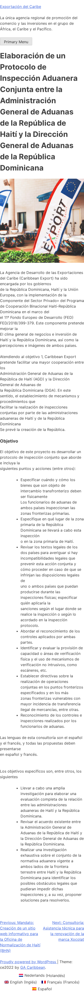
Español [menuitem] (45, 989)
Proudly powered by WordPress (28, 961)
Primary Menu (16, 41)
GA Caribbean (32, 967)
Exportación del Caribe (20, 6)
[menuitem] (42, 975)
